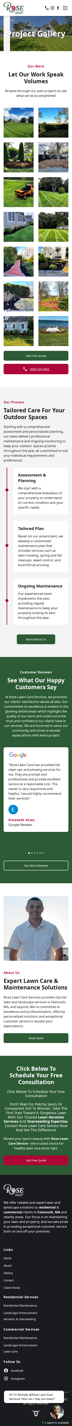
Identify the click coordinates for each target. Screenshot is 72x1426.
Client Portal (12, 1288)
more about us (36, 639)
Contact (9, 1280)
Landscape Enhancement (20, 1313)
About (8, 1265)
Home (7, 1258)
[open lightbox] (19, 123)
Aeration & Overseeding (20, 1319)
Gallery (8, 1273)
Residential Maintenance (20, 1305)
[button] (64, 8)
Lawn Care (11, 1351)
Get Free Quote (36, 356)
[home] (14, 8)
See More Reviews (36, 865)
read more (36, 1038)
